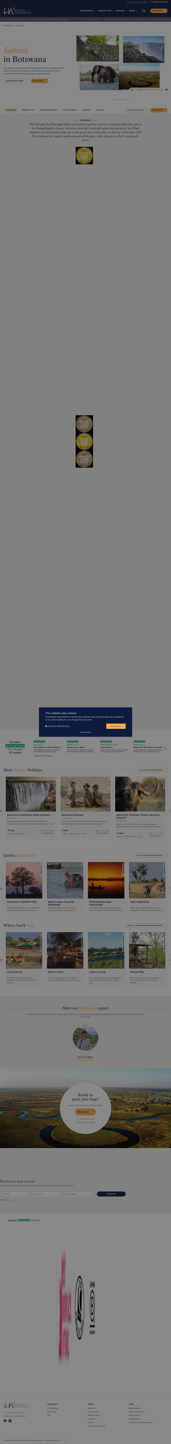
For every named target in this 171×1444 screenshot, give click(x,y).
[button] (57, 726)
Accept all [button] (116, 726)
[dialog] (85, 722)
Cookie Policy (85, 732)
